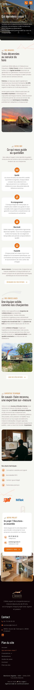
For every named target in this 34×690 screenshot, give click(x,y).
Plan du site (6, 665)
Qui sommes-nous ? (9, 650)
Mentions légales (10, 676)
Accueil (4, 647)
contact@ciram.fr (14, 542)
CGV (19, 676)
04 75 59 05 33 (13, 536)
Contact (5, 662)
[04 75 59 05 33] (5, 537)
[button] (30, 3)
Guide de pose (7, 659)
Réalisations (6, 656)
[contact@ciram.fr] (5, 542)
